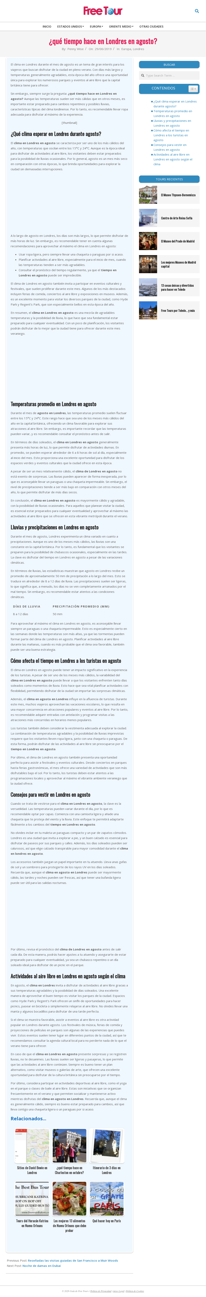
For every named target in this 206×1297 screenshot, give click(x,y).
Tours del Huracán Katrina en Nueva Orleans (32, 1223)
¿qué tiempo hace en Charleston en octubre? (69, 1170)
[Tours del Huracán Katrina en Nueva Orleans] (32, 1184)
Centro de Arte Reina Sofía (176, 218)
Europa (126, 49)
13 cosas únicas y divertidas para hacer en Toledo (177, 287)
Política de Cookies (135, 1291)
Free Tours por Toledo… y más (178, 310)
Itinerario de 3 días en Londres (107, 1170)
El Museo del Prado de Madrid (178, 241)
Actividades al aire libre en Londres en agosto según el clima (172, 159)
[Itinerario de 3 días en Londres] (107, 1132)
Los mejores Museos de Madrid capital (178, 264)
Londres (138, 49)
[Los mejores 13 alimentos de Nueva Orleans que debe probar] (69, 1184)
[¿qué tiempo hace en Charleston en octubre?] (69, 1132)
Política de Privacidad (100, 1291)
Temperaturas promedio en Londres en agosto (172, 113)
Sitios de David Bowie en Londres (32, 1170)
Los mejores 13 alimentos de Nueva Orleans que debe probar (69, 1225)
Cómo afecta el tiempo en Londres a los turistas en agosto (171, 135)
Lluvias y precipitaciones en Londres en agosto (172, 123)
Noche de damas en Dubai (42, 1266)
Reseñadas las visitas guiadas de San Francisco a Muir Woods (73, 1260)
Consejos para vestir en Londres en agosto (169, 147)
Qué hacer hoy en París (107, 1220)
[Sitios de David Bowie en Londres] (32, 1132)
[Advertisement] (69, 203)
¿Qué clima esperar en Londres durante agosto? (175, 103)
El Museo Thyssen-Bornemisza (178, 195)
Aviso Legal (118, 1291)
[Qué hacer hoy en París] (107, 1184)
